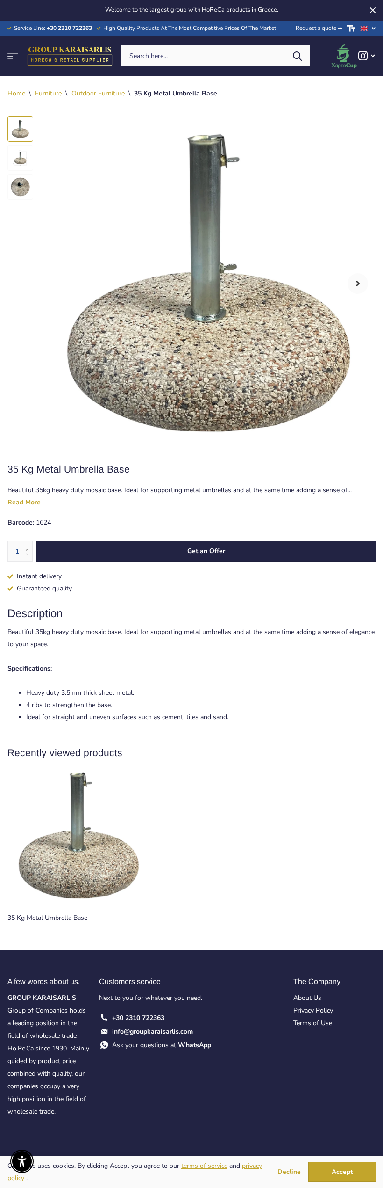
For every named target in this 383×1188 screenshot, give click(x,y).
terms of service (204, 1165)
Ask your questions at (161, 1045)
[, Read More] (366, 55)
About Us (307, 997)
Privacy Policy (313, 1010)
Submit (297, 55)
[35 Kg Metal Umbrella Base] (78, 836)
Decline (289, 1172)
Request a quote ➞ (319, 28)
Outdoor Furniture (98, 93)
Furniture (48, 93)
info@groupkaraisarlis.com (152, 1031)
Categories (12, 56)
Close (372, 10)
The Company (316, 981)
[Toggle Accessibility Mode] (351, 28)
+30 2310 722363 (138, 1017)
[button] (358, 284)
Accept (342, 1171)
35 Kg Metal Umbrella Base (47, 917)
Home (16, 93)
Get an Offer (206, 551)
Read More (24, 502)
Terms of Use (312, 1023)
